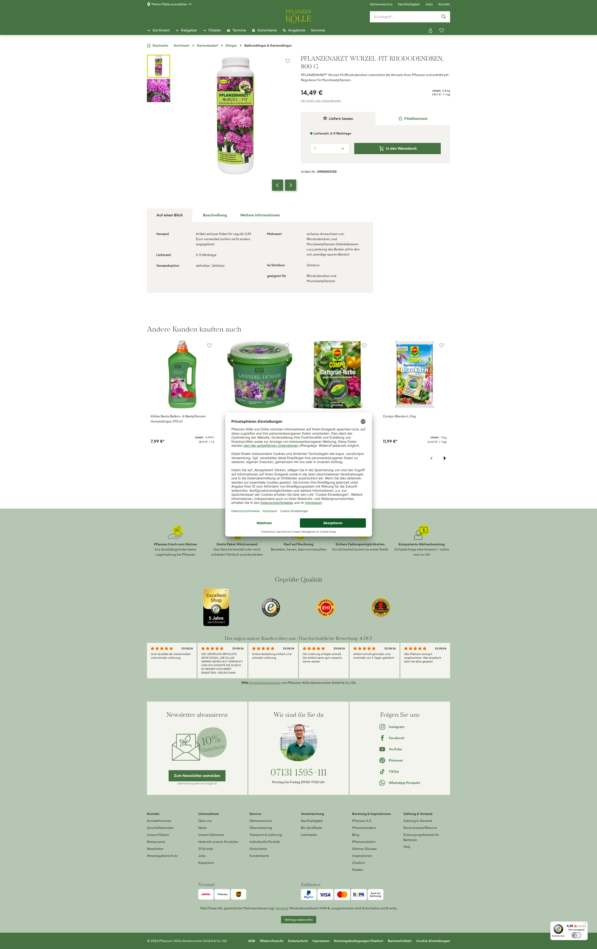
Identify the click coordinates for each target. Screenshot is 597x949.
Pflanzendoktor (364, 842)
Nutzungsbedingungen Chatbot (358, 941)
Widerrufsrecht (271, 941)
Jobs (429, 4)
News (202, 828)
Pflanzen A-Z (361, 821)
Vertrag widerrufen (299, 920)
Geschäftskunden (160, 828)
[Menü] (585, 924)
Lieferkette (309, 835)
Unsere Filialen (158, 835)
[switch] (576, 935)
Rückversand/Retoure (420, 828)
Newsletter (155, 849)
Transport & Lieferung (266, 835)
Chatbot (358, 863)
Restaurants (156, 842)
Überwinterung (261, 828)
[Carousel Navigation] (284, 185)
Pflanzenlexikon (364, 828)
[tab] (412, 118)
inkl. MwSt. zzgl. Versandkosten (321, 100)
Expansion (206, 863)
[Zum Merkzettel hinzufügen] (287, 61)
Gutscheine (258, 849)
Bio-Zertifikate (311, 828)
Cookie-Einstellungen (433, 941)
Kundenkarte (259, 856)
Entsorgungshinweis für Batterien (421, 837)
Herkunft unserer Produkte (218, 842)
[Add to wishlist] (209, 345)
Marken (357, 870)
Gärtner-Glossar (364, 849)
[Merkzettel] (441, 30)
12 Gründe (205, 849)
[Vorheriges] (277, 185)
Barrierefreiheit (400, 941)
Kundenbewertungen (265, 683)
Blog (355, 835)
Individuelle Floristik (265, 842)
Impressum (320, 941)
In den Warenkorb (401, 148)
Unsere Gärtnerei (211, 835)
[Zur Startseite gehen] (298, 15)
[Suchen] (443, 16)
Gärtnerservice (381, 4)
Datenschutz (298, 941)
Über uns (205, 821)
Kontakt (444, 4)
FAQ (406, 847)
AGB (251, 941)
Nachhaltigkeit (409, 4)
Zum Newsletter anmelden (197, 775)
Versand (282, 908)
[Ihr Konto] (430, 30)
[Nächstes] (290, 185)
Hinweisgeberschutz (162, 856)
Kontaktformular (159, 821)
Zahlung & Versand (417, 821)
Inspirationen (362, 856)
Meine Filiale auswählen (169, 4)
